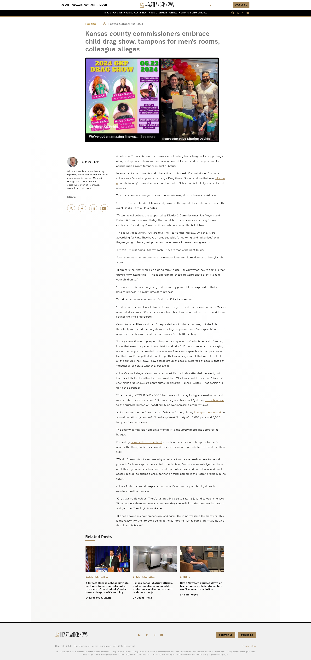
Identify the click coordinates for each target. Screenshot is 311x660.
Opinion (163, 13)
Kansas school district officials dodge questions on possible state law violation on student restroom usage (153, 587)
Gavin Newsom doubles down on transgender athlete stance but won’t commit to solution (201, 586)
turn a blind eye (214, 400)
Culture (128, 13)
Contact (89, 4)
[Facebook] (231, 13)
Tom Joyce (191, 594)
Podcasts (77, 4)
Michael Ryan (92, 162)
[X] (236, 13)
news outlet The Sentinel (146, 442)
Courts (153, 13)
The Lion (102, 4)
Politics (172, 13)
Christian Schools (197, 13)
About (65, 4)
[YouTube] (246, 13)
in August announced (207, 412)
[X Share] (71, 209)
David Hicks (144, 597)
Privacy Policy (249, 646)
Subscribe (241, 5)
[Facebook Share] (82, 209)
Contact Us (225, 635)
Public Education (113, 13)
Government (140, 13)
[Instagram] (241, 13)
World (182, 13)
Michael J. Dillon (100, 597)
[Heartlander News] (155, 5)
